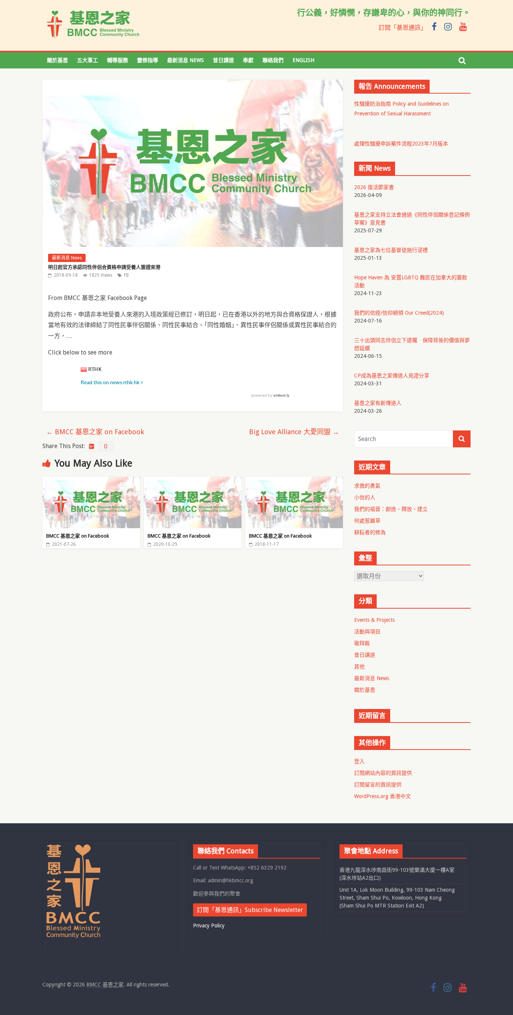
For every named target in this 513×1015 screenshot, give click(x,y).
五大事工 (87, 60)
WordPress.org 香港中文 (382, 796)
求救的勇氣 (367, 486)
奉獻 (248, 60)
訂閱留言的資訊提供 (377, 785)
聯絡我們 (273, 60)
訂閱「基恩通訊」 (403, 27)
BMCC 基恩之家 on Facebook (95, 432)
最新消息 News (185, 60)
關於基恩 (57, 60)
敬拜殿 (362, 643)
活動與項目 (367, 632)
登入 (359, 761)
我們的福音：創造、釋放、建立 (391, 509)
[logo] (73, 848)
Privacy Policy (209, 926)
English (303, 60)
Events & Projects (374, 620)
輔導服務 (117, 60)
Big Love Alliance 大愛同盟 (294, 432)
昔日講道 (223, 60)
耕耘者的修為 (370, 532)
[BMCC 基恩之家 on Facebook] (91, 481)
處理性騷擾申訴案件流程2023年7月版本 (401, 144)
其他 (359, 667)
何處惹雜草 (367, 521)
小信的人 (364, 497)
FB (126, 275)
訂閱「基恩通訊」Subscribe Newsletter (250, 910)
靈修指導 (147, 60)
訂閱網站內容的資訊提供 (383, 773)
